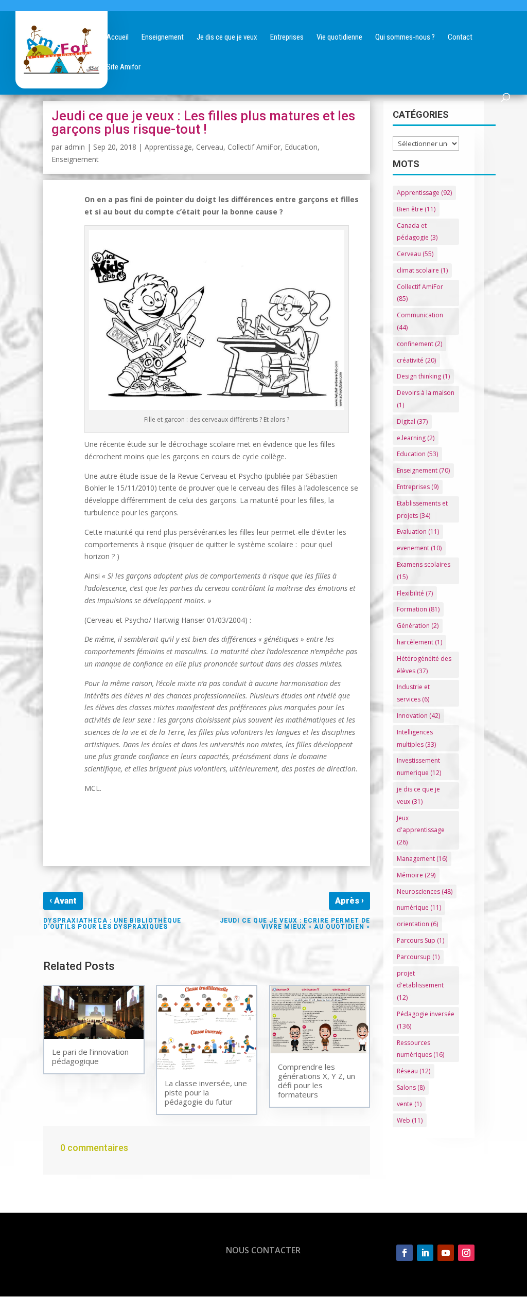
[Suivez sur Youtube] (445, 1253)
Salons (411, 1087)
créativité (416, 360)
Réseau (413, 1071)
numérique (419, 907)
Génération (417, 625)
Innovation (418, 715)
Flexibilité (415, 593)
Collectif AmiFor (253, 147)
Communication (420, 321)
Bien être (416, 209)
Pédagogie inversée (425, 1020)
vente (409, 1104)
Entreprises (417, 486)
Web (410, 1120)
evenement (419, 548)
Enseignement (75, 159)
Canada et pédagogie (417, 231)
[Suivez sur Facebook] (404, 1253)
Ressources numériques (420, 1048)
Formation (418, 609)
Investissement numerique (419, 766)
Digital (412, 421)
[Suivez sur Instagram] (466, 1253)
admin (74, 147)
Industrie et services (413, 693)
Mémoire (416, 875)
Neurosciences (424, 891)
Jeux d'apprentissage (421, 830)
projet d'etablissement (420, 985)
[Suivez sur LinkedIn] (425, 1253)
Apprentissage (168, 147)
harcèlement (419, 642)
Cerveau (209, 147)
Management (422, 858)
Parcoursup (418, 956)
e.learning (415, 438)
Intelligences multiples (416, 738)
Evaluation (418, 531)
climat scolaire (422, 270)
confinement (419, 343)
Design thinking (423, 376)
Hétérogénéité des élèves (424, 664)
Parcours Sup (420, 940)
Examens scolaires (423, 570)
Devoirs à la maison (425, 398)
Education (301, 147)
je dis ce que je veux (418, 795)
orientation (417, 924)
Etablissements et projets (422, 509)
